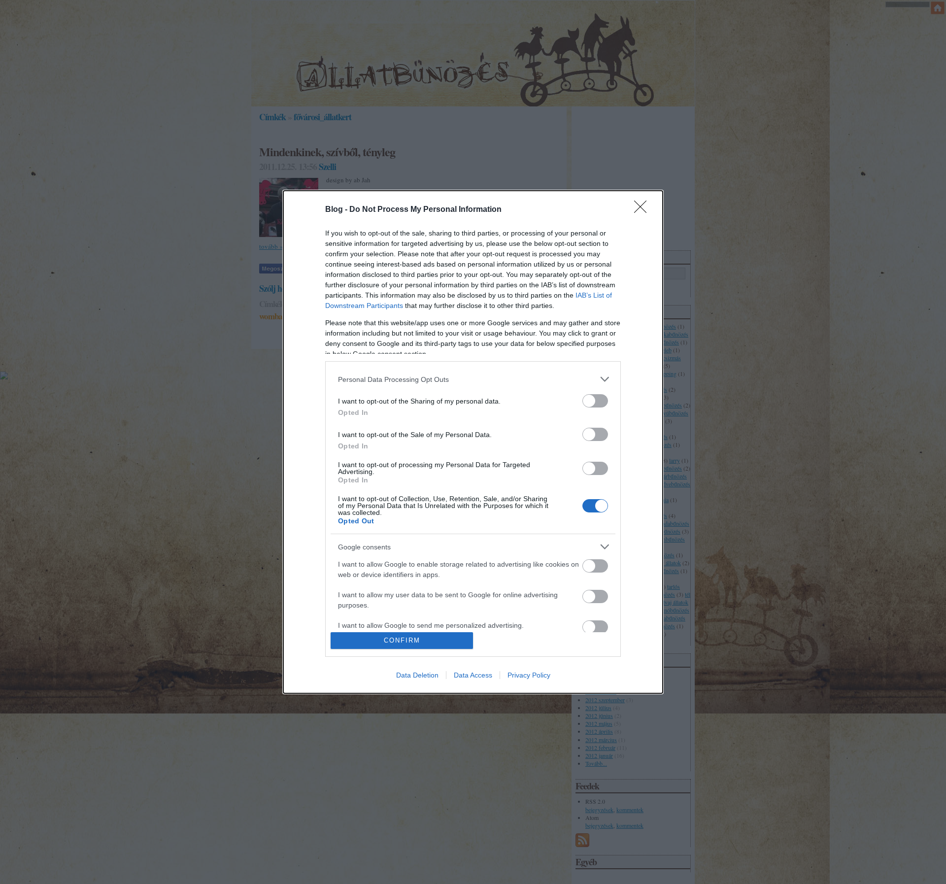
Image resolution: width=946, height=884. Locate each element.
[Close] (643, 210)
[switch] (595, 401)
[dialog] (473, 442)
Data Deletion (417, 675)
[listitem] (473, 379)
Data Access (473, 675)
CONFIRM (402, 640)
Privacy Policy (528, 675)
